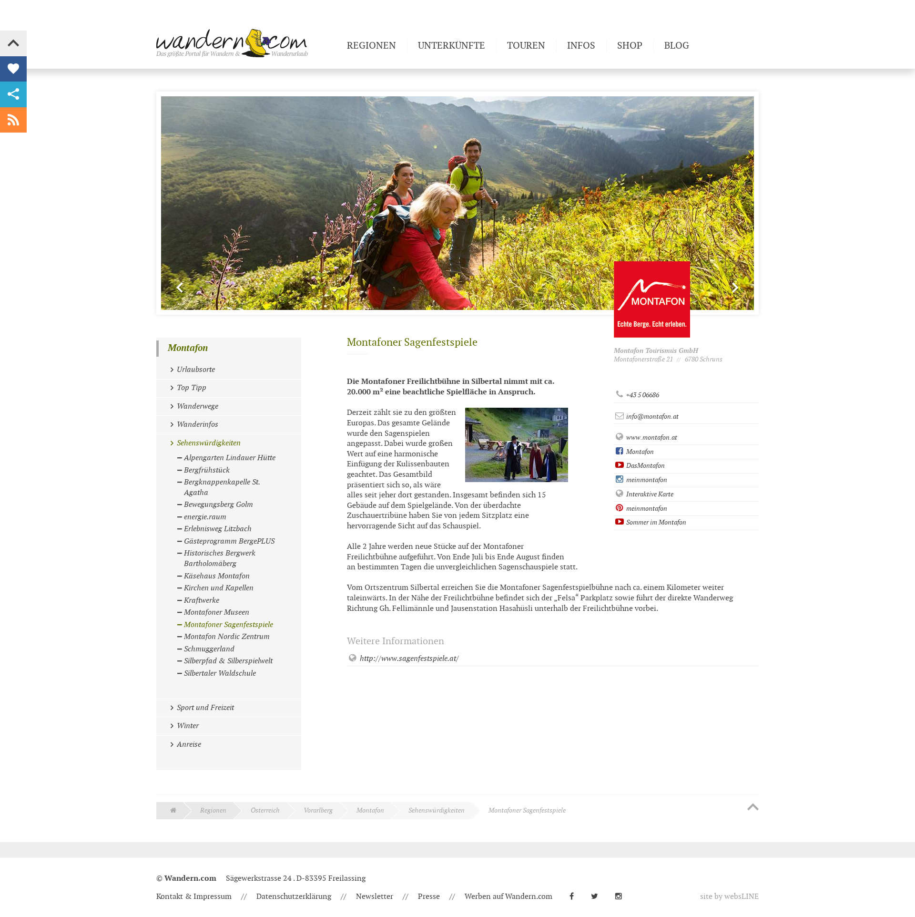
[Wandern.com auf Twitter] (598, 896)
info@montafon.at (652, 416)
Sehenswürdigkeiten (436, 810)
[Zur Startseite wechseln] (247, 43)
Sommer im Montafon (655, 522)
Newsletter (374, 896)
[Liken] (13, 69)
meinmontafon (646, 480)
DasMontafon (645, 466)
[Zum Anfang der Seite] (753, 808)
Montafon (639, 452)
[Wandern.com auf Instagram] (622, 896)
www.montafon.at (651, 437)
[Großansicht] (516, 445)
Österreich (265, 810)
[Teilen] (13, 94)
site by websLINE (729, 896)
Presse (429, 896)
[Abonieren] (13, 120)
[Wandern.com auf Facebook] (575, 896)
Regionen (213, 810)
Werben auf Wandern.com (508, 896)
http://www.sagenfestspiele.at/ (408, 658)
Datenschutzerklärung (293, 896)
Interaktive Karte (649, 494)
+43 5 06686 (642, 395)
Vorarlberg (318, 810)
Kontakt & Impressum (194, 896)
